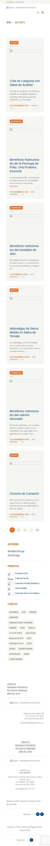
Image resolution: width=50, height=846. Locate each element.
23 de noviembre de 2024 (20, 439)
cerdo (22, 627)
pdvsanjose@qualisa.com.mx (32, 723)
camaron (32, 612)
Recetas (14, 42)
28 (38, 530)
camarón (13, 627)
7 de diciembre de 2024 (19, 274)
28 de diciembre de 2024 (20, 105)
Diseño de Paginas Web (30, 801)
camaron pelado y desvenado (21, 622)
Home (8, 22)
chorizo (31, 627)
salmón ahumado (25, 648)
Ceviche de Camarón (24, 493)
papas (29, 638)
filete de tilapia (15, 633)
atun (24, 612)
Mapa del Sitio (13, 693)
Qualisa (34, 105)
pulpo (29, 643)
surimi (26, 654)
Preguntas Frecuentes (17, 687)
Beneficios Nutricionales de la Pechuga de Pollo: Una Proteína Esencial (25, 165)
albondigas (13, 612)
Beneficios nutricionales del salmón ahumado (24, 414)
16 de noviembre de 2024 (20, 514)
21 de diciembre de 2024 (19, 192)
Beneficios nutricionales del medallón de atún (24, 249)
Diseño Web (11, 804)
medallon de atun (16, 638)
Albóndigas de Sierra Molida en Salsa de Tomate (24, 332)
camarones (13, 617)
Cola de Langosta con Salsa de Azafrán (25, 82)
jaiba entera (30, 633)
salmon (12, 648)
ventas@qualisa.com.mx (25, 789)
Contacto (11, 684)
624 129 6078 (25, 773)
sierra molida (14, 654)
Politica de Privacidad (17, 690)
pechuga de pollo (16, 643)
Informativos (16, 121)
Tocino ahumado (16, 659)
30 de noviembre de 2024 (20, 357)
